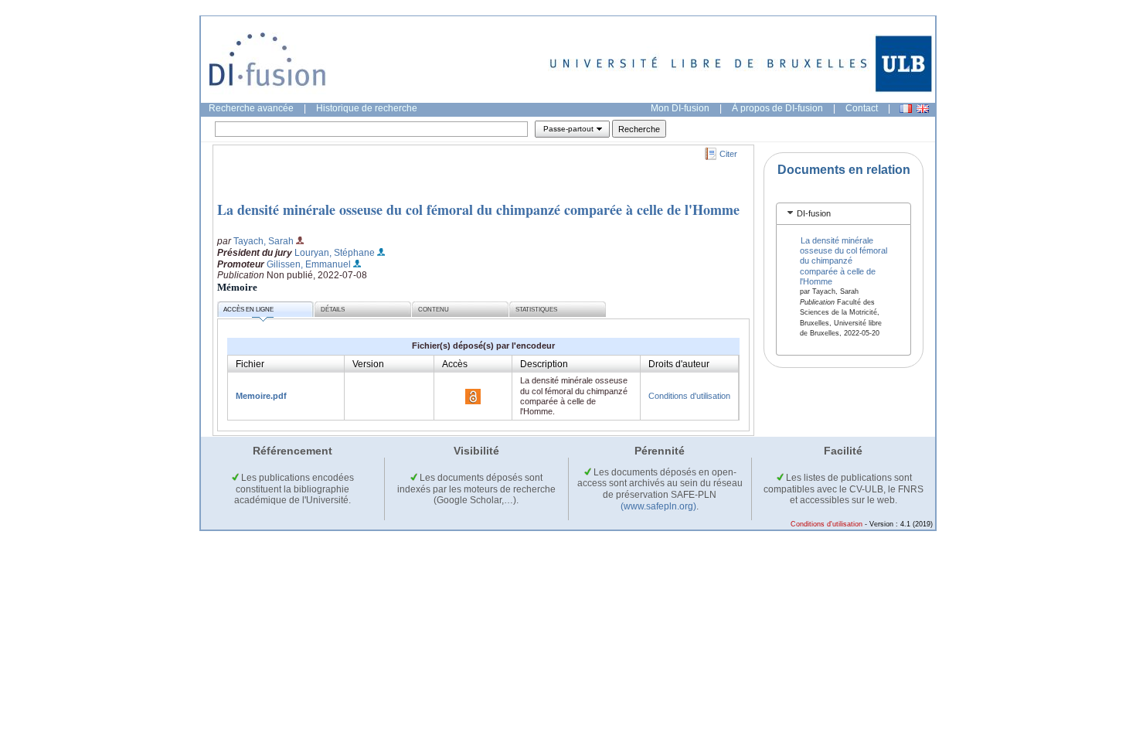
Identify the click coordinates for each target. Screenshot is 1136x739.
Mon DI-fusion (680, 108)
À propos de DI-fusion (777, 108)
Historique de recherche (366, 108)
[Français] (906, 108)
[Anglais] (923, 108)
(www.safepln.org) (658, 506)
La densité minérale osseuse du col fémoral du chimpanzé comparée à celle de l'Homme (478, 209)
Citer (728, 153)
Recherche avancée (251, 108)
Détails (333, 309)
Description (544, 364)
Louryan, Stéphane (334, 252)
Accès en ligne (248, 309)
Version (368, 364)
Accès (455, 364)
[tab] (843, 214)
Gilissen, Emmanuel (309, 264)
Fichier (250, 364)
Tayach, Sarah (263, 241)
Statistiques (536, 309)
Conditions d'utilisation (689, 395)
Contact (861, 108)
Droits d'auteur (678, 364)
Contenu (433, 309)
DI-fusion (814, 213)
